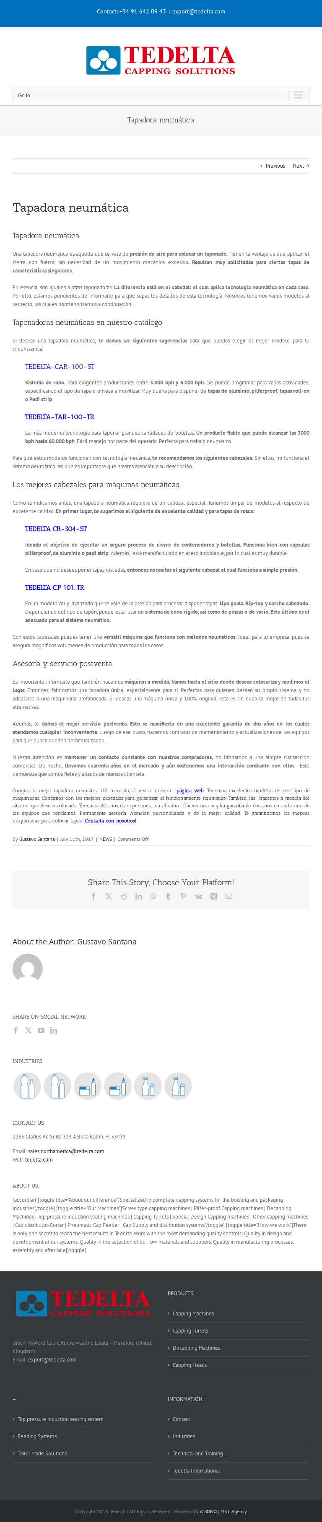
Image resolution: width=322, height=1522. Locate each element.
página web (190, 790)
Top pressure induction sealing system (61, 1419)
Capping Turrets (190, 1330)
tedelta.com (39, 1159)
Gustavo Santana (37, 839)
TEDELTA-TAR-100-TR (59, 417)
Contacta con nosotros (110, 821)
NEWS (105, 839)
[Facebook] (16, 1030)
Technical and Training (198, 1453)
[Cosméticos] (117, 1086)
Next (298, 165)
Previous (275, 165)
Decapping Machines (196, 1347)
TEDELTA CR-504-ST (56, 529)
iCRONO (208, 1511)
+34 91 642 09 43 (142, 11)
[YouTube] (41, 1030)
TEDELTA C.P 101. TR (54, 587)
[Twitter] (28, 1030)
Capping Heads (190, 1365)
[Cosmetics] (87, 1086)
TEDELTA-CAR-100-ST (59, 367)
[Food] (147, 1086)
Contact (181, 1419)
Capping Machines (193, 1313)
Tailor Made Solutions (42, 1453)
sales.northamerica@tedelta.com (66, 1151)
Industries (184, 1436)
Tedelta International (196, 1470)
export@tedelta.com (198, 11)
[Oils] (27, 1086)
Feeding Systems (37, 1436)
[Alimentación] (178, 1086)
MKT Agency (234, 1511)
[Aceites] (57, 1086)
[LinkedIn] (53, 1030)
